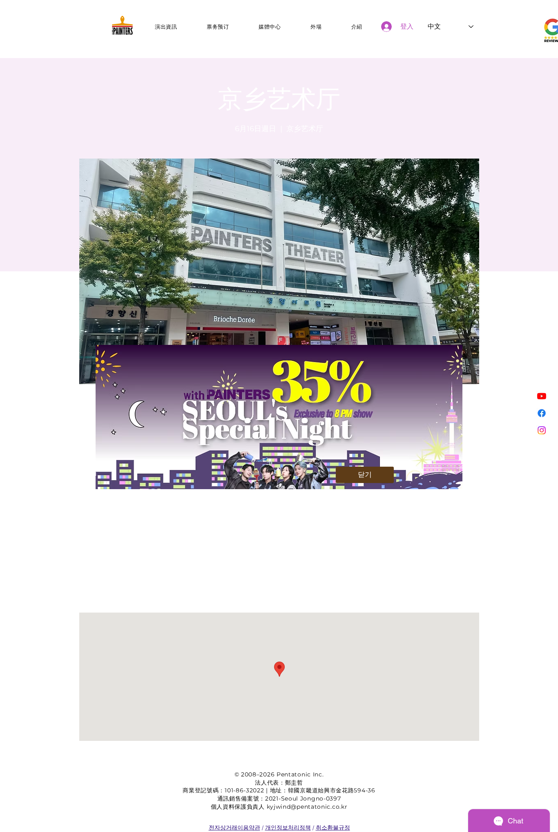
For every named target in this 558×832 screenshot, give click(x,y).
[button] (365, 475)
